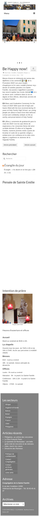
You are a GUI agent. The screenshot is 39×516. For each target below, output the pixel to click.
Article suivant (30, 145)
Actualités (13, 72)
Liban (18, 75)
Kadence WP (5, 512)
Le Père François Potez (13, 439)
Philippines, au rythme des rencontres (18, 437)
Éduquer (26, 72)
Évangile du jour (14, 165)
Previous (4, 42)
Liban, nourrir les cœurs (13, 446)
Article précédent (10, 145)
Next (34, 42)
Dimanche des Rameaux (13, 448)
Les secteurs (13, 75)
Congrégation (20, 72)
